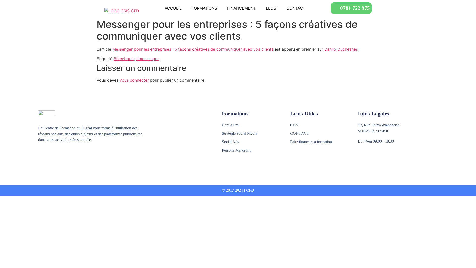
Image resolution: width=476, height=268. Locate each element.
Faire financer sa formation (311, 142)
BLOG (271, 8)
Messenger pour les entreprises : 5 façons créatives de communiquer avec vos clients (192, 49)
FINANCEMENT (241, 8)
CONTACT (295, 8)
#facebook (124, 58)
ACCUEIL (173, 8)
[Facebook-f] (41, 158)
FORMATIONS (204, 8)
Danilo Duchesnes (341, 49)
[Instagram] (52, 158)
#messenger (147, 58)
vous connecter (134, 80)
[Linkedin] (62, 158)
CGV (294, 125)
